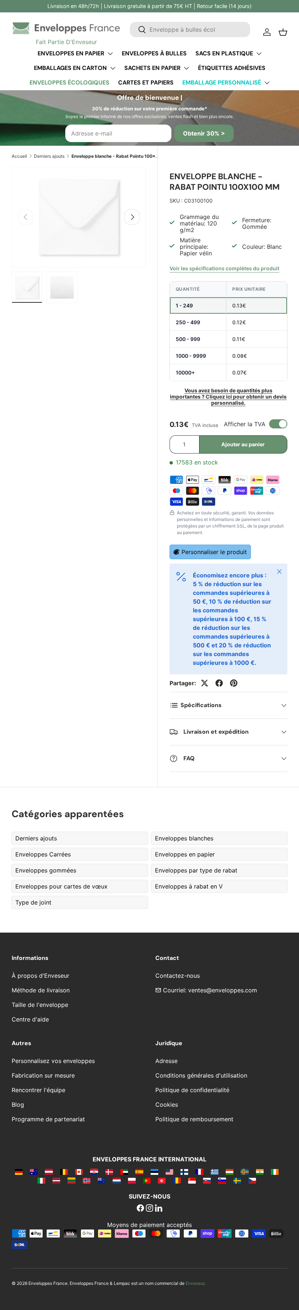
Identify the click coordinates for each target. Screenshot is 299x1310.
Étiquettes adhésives (231, 68)
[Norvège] (86, 1180)
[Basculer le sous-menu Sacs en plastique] (259, 53)
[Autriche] (49, 1171)
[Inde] (260, 1171)
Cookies (166, 1104)
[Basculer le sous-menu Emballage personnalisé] (267, 82)
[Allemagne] (19, 1171)
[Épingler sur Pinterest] (233, 683)
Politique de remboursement (194, 1119)
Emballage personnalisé (221, 82)
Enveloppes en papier (71, 53)
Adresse (166, 1060)
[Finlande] (184, 1171)
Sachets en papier (152, 68)
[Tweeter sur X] (204, 683)
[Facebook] (140, 1208)
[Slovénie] (222, 1180)
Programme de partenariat (48, 1119)
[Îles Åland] (244, 1171)
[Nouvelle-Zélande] (101, 1180)
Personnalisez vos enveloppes (53, 1060)
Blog (18, 1104)
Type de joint (33, 902)
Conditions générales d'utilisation (201, 1075)
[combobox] (190, 29)
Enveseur (195, 1283)
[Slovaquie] (207, 1180)
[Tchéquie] (252, 1180)
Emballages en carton (70, 68)
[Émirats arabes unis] (124, 1171)
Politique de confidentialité (192, 1090)
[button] (283, 32)
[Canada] (79, 1171)
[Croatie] (94, 1171)
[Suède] (237, 1180)
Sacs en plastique (224, 53)
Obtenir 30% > (204, 133)
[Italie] (41, 1180)
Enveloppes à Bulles (154, 53)
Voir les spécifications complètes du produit (224, 268)
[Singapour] (192, 1180)
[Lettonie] (56, 1180)
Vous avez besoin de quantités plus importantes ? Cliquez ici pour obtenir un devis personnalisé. (228, 396)
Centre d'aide (30, 1019)
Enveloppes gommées (45, 870)
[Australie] (34, 1171)
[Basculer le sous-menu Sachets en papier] (186, 68)
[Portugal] (147, 1180)
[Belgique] (64, 1171)
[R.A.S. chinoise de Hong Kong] (162, 1180)
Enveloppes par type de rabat (196, 870)
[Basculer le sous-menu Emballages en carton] (112, 68)
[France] (199, 1171)
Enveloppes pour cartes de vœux (61, 886)
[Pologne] (132, 1180)
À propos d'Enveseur (40, 975)
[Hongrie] (229, 1171)
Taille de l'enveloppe (40, 1004)
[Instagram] (149, 1208)
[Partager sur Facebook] (219, 683)
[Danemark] (109, 1171)
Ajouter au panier (243, 444)
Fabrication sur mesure (43, 1075)
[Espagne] (139, 1171)
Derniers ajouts (49, 156)
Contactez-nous (177, 975)
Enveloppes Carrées (43, 854)
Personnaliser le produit (214, 552)
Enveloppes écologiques (69, 82)
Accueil (19, 156)
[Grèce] (214, 1171)
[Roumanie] (176, 1180)
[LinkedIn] (158, 1208)
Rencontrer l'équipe (38, 1090)
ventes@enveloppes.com (222, 990)
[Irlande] (275, 1171)
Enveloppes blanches (184, 838)
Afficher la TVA (244, 424)
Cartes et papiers (146, 82)
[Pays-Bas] (116, 1180)
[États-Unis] (169, 1171)
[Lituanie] (71, 1180)
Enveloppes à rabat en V (189, 886)
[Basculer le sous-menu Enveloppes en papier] (110, 53)
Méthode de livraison (41, 990)
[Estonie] (154, 1171)
